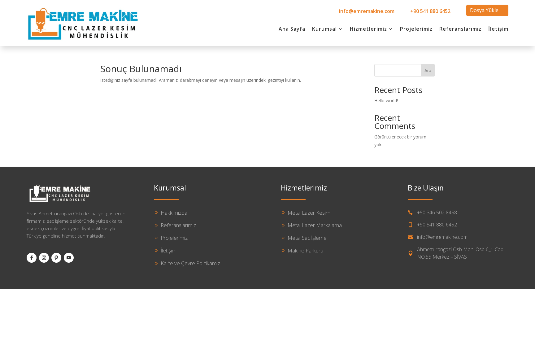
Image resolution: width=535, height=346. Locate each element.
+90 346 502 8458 (437, 212)
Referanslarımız (460, 29)
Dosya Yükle (484, 10)
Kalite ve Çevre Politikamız (190, 263)
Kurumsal (324, 29)
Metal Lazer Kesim (309, 212)
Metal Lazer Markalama (315, 225)
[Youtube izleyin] (69, 258)
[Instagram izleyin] (44, 258)
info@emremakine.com (366, 11)
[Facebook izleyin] (32, 258)
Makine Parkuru (305, 250)
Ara (427, 70)
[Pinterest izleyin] (56, 258)
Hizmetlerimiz (368, 29)
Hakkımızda (174, 212)
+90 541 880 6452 (430, 11)
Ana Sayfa (292, 29)
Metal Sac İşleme (307, 237)
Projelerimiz (416, 29)
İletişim (498, 29)
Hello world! (386, 100)
